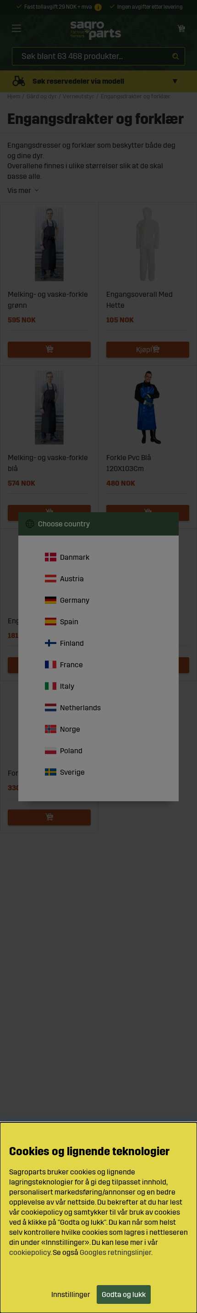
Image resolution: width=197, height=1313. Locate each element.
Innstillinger (70, 1294)
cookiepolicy (29, 1252)
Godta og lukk (124, 1294)
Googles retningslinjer (115, 1252)
